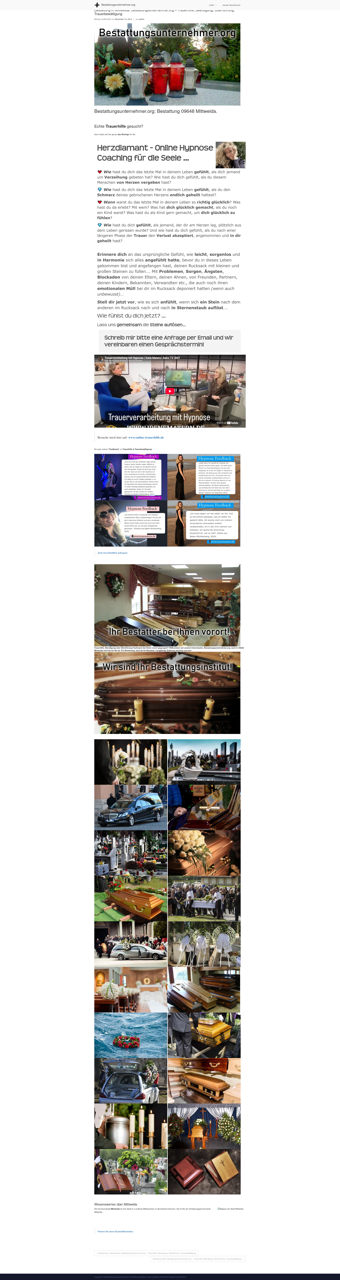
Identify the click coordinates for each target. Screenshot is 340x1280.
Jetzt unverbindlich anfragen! (113, 552)
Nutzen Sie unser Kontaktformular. (115, 1231)
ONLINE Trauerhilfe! (231, 5)
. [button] (191, 650)
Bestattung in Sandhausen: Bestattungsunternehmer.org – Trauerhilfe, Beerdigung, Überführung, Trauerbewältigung (147, 1253)
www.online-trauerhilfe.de (146, 437)
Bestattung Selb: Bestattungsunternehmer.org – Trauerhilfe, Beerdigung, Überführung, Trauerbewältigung (197, 1258)
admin (141, 19)
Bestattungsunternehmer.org (118, 4)
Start (211, 5)
